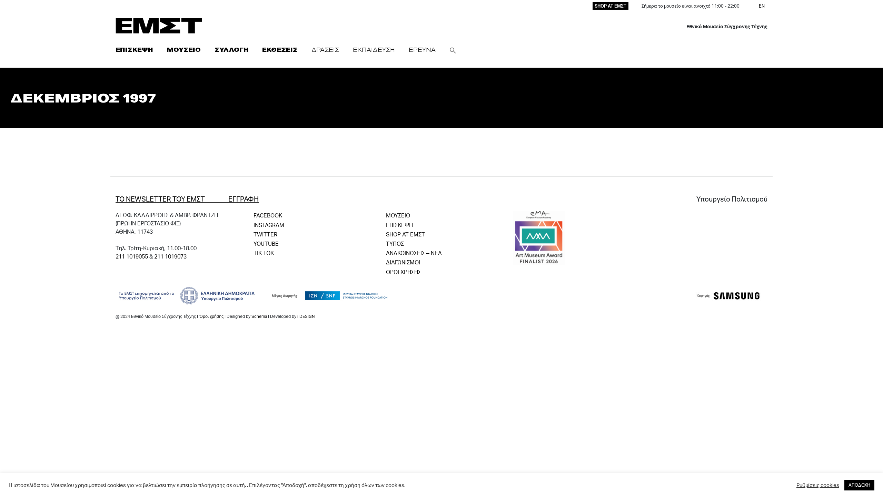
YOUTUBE (266, 243)
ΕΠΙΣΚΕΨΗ (134, 49)
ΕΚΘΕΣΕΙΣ (280, 49)
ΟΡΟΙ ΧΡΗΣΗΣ (403, 271)
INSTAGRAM (269, 224)
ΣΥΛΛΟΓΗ (231, 49)
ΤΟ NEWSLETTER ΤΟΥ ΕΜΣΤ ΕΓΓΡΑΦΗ (187, 198)
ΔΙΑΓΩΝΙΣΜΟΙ (403, 262)
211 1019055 (132, 256)
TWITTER (265, 234)
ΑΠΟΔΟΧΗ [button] (859, 485)
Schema (259, 316)
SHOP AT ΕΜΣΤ (610, 6)
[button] (452, 49)
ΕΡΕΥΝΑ (422, 49)
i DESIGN (306, 316)
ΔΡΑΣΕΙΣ (325, 49)
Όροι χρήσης (211, 316)
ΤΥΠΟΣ (395, 243)
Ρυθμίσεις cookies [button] (817, 485)
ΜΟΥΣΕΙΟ (184, 49)
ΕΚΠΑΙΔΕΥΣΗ (374, 49)
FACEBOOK (268, 215)
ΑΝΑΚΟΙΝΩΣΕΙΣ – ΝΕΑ (414, 252)
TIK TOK (264, 252)
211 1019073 (170, 256)
